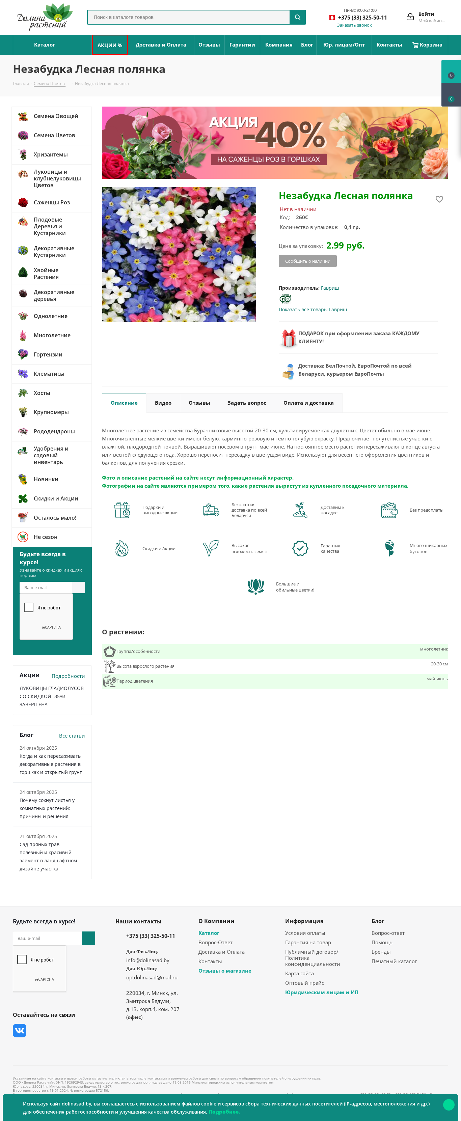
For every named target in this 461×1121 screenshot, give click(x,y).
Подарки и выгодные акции (160, 510)
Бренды (381, 951)
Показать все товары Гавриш (313, 309)
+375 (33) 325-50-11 (150, 936)
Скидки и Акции (158, 548)
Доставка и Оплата (221, 951)
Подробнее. (224, 1111)
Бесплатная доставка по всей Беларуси (249, 510)
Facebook (36, 1030)
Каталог (208, 932)
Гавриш (330, 288)
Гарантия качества (330, 548)
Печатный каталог (394, 961)
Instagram (53, 1030)
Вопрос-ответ (388, 932)
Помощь (382, 942)
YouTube (70, 1030)
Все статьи (72, 735)
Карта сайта (299, 973)
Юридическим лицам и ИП (321, 992)
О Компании (216, 921)
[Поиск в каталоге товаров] (298, 17)
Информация (304, 921)
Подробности (68, 675)
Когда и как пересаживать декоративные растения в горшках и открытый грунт (51, 764)
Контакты (210, 961)
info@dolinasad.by (147, 960)
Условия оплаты (305, 932)
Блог (378, 921)
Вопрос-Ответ (215, 942)
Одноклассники (19, 1047)
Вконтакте (19, 1030)
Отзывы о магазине (224, 970)
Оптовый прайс (304, 982)
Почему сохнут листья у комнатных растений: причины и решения (47, 808)
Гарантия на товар (308, 942)
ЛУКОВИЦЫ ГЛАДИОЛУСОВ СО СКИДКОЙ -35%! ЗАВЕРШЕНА (52, 696)
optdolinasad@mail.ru (152, 977)
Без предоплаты (426, 510)
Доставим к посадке (333, 510)
